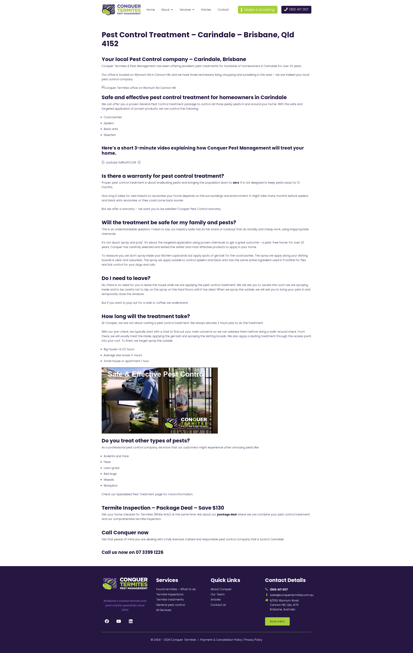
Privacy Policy (253, 640)
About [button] (165, 10)
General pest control (170, 605)
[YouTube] (119, 621)
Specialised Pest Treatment (135, 494)
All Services (163, 610)
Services (185, 10)
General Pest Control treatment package (167, 104)
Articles (206, 10)
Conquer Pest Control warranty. (199, 209)
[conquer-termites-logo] (121, 9)
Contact (223, 10)
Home (150, 10)
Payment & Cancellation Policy (221, 640)
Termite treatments (170, 599)
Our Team (218, 594)
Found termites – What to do (176, 589)
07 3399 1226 (149, 552)
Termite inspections (169, 594)
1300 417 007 (279, 589)
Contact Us (218, 605)
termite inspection (148, 519)
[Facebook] (107, 621)
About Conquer (221, 589)
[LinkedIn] (131, 621)
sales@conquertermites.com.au (291, 595)
